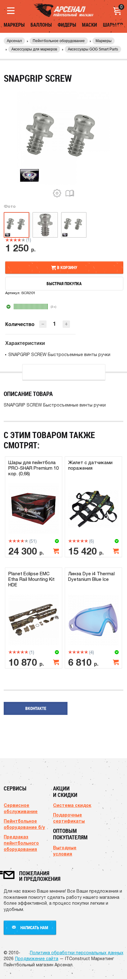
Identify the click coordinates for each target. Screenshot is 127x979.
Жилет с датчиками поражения (90, 465)
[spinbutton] (54, 323)
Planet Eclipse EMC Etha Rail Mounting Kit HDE (31, 579)
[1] (7, 240)
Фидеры (67, 24)
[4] (19, 240)
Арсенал (14, 41)
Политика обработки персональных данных (76, 952)
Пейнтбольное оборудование (59, 41)
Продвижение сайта (36, 958)
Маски (89, 24)
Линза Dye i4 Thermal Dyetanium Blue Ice (91, 576)
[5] (23, 240)
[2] (11, 240)
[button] (66, 324)
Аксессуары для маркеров (34, 49)
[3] (15, 240)
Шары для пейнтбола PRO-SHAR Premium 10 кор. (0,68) (33, 468)
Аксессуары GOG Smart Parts (93, 49)
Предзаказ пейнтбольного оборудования (21, 843)
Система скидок (72, 805)
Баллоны (41, 24)
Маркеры (14, 24)
